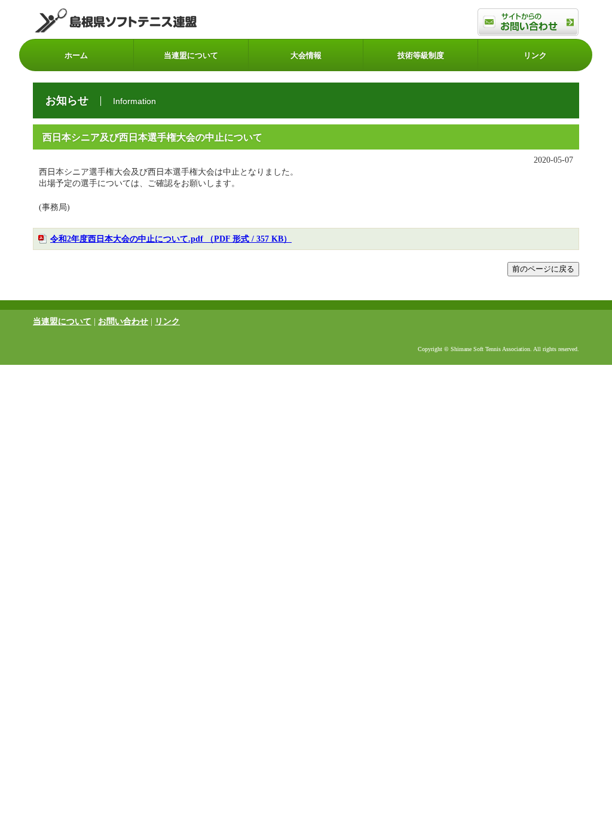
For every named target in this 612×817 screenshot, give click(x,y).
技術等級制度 (420, 55)
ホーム (76, 55)
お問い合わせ (123, 321)
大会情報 (306, 55)
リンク (535, 55)
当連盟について (191, 55)
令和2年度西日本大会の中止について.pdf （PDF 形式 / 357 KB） (171, 238)
